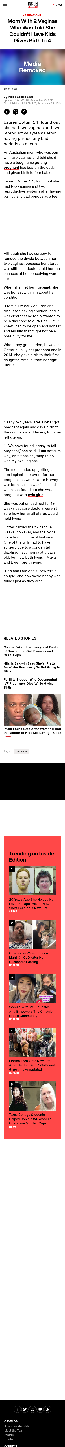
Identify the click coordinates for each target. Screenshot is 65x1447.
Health (14, 965)
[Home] (33, 4)
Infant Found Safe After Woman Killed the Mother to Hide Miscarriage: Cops (32, 730)
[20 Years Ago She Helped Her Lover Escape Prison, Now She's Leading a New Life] (32, 889)
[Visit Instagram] (32, 1410)
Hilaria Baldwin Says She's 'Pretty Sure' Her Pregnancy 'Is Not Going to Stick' (32, 667)
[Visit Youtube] (40, 1410)
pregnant (11, 167)
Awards (9, 1435)
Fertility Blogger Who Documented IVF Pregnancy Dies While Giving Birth (30, 683)
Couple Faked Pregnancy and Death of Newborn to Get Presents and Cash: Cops (31, 651)
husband (42, 287)
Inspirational (32, 15)
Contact (10, 1439)
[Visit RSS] (47, 1410)
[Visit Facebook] (17, 1410)
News (13, 1126)
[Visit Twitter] (25, 1410)
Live (58, 4)
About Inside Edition (18, 1426)
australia (21, 751)
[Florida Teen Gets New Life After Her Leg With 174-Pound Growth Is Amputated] (32, 1051)
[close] (61, 767)
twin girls (35, 494)
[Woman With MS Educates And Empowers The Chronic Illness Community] (32, 997)
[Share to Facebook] (7, 112)
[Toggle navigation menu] (5, 4)
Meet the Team (14, 1430)
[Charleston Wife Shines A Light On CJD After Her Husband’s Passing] (32, 943)
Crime (8, 736)
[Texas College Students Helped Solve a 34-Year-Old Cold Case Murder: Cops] (32, 1104)
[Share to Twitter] (15, 112)
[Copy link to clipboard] (24, 112)
